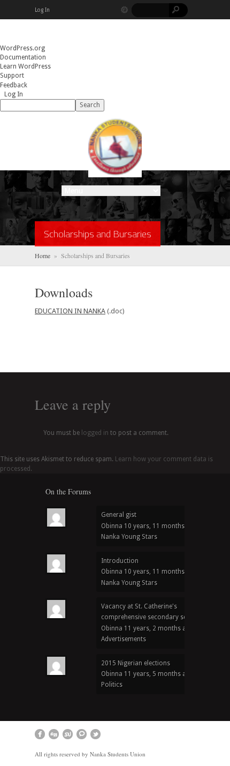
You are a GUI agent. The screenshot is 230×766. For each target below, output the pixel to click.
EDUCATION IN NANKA (70, 311)
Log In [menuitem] (13, 94)
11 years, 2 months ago (159, 628)
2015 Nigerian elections (135, 663)
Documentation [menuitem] (23, 57)
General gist (118, 515)
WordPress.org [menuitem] (22, 48)
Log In (42, 10)
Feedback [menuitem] (13, 85)
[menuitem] (115, 105)
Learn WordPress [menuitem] (25, 66)
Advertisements (123, 639)
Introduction (120, 561)
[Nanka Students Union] (115, 147)
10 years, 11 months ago (161, 526)
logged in (95, 433)
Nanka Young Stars (129, 536)
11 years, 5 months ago (159, 674)
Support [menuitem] (12, 75)
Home (42, 255)
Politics (111, 684)
